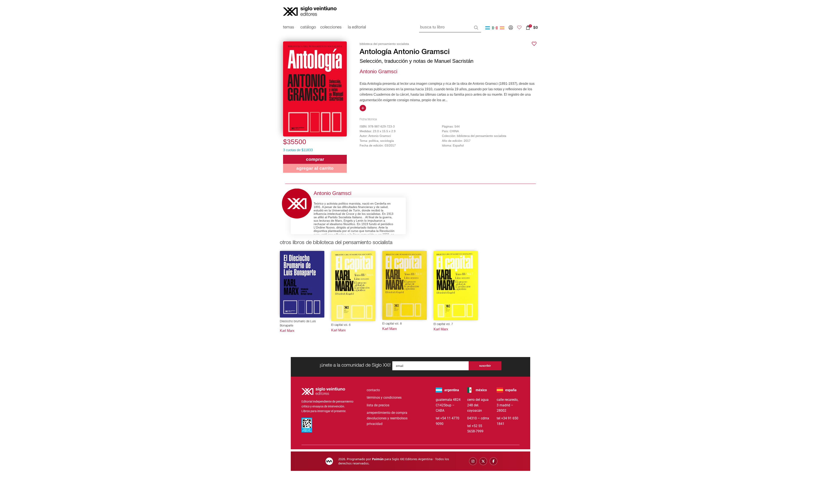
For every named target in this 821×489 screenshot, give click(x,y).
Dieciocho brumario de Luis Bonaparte (298, 323)
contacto (373, 390)
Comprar (315, 159)
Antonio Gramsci (378, 71)
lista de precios (378, 405)
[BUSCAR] (476, 27)
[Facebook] (493, 461)
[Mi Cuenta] (510, 27)
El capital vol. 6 (341, 325)
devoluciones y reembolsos (387, 418)
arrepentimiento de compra (387, 413)
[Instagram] (473, 461)
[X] (483, 461)
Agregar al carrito (315, 168)
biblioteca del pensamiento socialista (384, 43)
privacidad (374, 424)
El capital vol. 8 (392, 323)
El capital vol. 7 (443, 324)
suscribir (485, 365)
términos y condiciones (384, 397)
